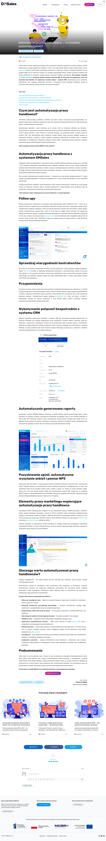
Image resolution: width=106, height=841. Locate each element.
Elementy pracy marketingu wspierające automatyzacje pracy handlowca (40, 100)
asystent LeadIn (82, 518)
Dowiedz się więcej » (7, 811)
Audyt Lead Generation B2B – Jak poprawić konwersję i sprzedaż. (87, 724)
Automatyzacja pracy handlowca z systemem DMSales (35, 97)
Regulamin (42, 836)
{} (49, 779)
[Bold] (29, 779)
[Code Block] (45, 779)
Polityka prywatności (52, 836)
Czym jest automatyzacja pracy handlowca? (32, 95)
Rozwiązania (55, 5)
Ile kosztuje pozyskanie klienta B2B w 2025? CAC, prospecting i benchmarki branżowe (16, 725)
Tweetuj (74, 747)
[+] (52, 779)
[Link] (47, 779)
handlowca (22, 70)
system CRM (76, 621)
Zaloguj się (100, 4)
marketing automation (26, 51)
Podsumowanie (23, 105)
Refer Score (26, 271)
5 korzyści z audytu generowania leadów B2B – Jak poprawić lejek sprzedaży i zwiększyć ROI (51, 725)
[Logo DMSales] (8, 3)
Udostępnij (34, 747)
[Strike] (36, 779)
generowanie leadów (32, 520)
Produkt (44, 5)
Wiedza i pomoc (75, 5)
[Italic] (31, 779)
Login (82, 768)
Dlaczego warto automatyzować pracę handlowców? (34, 102)
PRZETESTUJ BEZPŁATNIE (53, 673)
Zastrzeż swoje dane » (44, 804)
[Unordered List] (41, 779)
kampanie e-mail (49, 216)
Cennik (66, 5)
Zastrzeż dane (63, 836)
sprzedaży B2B (62, 296)
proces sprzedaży (36, 57)
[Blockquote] (43, 779)
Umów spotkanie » (78, 804)
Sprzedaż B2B (38, 51)
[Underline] (34, 779)
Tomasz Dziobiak (81, 682)
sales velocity (35, 632)
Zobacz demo (89, 4)
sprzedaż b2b (26, 57)
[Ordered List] (38, 779)
